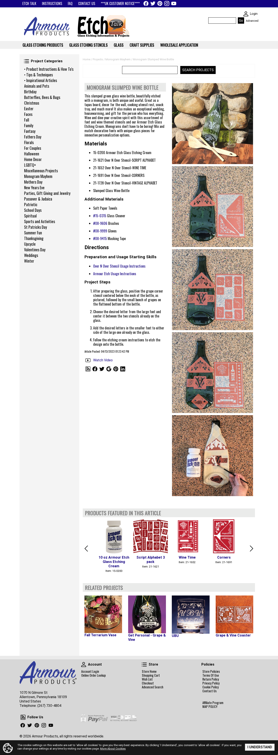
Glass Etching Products (43, 45)
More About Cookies (113, 748)
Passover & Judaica (38, 199)
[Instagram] (166, 3)
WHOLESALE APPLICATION (179, 45)
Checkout (148, 683)
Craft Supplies (142, 45)
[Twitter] (152, 3)
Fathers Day (32, 137)
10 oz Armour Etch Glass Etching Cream (114, 561)
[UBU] (190, 614)
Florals (29, 142)
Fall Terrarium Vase (100, 635)
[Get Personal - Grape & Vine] (147, 614)
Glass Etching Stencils (88, 45)
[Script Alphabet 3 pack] (150, 536)
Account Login (90, 671)
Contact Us (209, 691)
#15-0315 (99, 215)
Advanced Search (152, 687)
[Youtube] (173, 3)
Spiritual (30, 216)
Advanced (252, 20)
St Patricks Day (35, 227)
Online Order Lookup (93, 675)
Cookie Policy (210, 687)
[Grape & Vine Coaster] (234, 614)
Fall (26, 120)
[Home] (45, 37)
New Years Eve (34, 187)
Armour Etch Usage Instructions (114, 273)
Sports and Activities (39, 221)
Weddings (31, 255)
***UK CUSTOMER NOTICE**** (120, 3)
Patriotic (30, 204)
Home (86, 59)
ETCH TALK (29, 3)
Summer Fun (33, 232)
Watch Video (103, 360)
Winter (29, 261)
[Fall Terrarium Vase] (103, 614)
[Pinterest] (159, 3)
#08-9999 (100, 231)
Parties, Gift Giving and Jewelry (47, 193)
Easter (28, 108)
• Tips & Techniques (38, 74)
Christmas (31, 103)
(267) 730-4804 (49, 706)
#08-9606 (100, 223)
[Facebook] (145, 3)
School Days (32, 210)
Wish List (147, 679)
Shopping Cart (151, 675)
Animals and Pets (36, 86)
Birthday (30, 91)
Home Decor (33, 159)
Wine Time (187, 557)
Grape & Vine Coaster (233, 635)
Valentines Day (34, 249)
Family (28, 125)
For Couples (32, 148)
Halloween (31, 153)
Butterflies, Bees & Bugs (42, 97)
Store (144, 664)
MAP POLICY (209, 707)
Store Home (149, 671)
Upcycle (30, 244)
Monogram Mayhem (38, 176)
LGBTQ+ (30, 165)
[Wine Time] (187, 536)
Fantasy (29, 131)
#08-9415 (100, 238)
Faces (28, 114)
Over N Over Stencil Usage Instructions (119, 266)
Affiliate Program (212, 703)
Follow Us (23, 717)
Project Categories (26, 61)
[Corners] (224, 536)
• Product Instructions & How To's (48, 69)
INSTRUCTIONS (52, 3)
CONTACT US (86, 3)
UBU (175, 636)
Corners (224, 557)
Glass (119, 45)
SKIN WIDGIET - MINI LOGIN (245, 13)
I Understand (259, 747)
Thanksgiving (33, 238)
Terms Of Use (210, 675)
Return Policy (210, 679)
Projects (98, 59)
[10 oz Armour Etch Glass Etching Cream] (114, 536)
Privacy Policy (211, 683)
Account (83, 664)
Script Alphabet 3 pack (150, 559)
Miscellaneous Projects (41, 170)
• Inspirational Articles (40, 80)
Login (254, 14)
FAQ (70, 3)
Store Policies (211, 671)
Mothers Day (33, 182)
